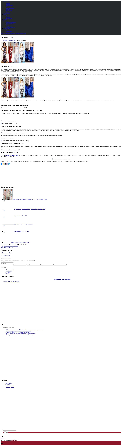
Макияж (8, 4)
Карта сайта (9, 383)
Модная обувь (9, 5)
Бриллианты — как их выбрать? (62, 279)
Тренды (8, 9)
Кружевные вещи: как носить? (21, 231)
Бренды (8, 15)
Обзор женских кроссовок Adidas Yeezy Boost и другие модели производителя (25, 329)
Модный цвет (9, 6)
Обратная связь (10, 385)
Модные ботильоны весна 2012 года (10, 246)
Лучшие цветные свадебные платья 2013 (20, 242)
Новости (8, 12)
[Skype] (9, 164)
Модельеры (9, 18)
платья (8, 255)
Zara (7, 24)
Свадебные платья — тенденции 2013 (23, 224)
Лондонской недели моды (11, 155)
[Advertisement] (12, 175)
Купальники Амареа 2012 (7, 247)
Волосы (8, 3)
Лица (4, 14)
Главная (5, 40)
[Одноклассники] (3, 164)
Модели (8, 17)
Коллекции (6, 20)
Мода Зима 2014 (10, 23)
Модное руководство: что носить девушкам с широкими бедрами (29, 209)
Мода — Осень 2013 (11, 22)
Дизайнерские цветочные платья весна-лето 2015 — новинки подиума (30, 199)
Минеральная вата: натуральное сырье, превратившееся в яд (21, 333)
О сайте (8, 384)
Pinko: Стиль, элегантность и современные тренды (18, 331)
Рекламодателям (10, 387)
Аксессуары (9, 31)
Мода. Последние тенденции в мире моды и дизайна (13, 33)
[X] (5, 164)
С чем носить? (6, 13)
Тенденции (6, 1)
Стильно (8, 272)
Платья (8, 29)
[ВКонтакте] (1, 164)
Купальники (9, 26)
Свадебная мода (10, 8)
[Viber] (7, 164)
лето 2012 (4, 255)
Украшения (9, 10)
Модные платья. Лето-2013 (20, 215)
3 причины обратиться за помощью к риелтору (17, 332)
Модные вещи (6, 28)
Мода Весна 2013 (10, 27)
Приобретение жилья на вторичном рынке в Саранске (19, 334)
